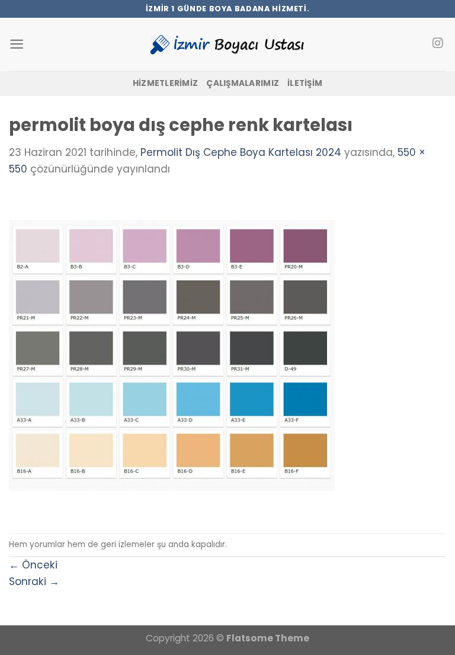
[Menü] (16, 44)
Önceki (33, 565)
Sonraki (34, 581)
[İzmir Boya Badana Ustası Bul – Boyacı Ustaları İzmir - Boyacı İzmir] (227, 44)
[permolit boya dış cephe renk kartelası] (172, 354)
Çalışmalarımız (242, 83)
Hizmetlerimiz (165, 83)
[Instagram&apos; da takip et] (437, 44)
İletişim (304, 83)
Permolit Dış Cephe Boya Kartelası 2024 (240, 152)
